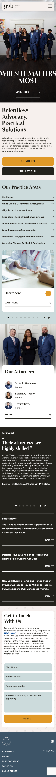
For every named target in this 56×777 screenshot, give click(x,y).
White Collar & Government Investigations (23, 203)
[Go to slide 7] (33, 317)
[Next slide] (49, 317)
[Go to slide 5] (25, 317)
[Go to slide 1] (8, 317)
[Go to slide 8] (37, 317)
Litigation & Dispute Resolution (17, 210)
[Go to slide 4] (20, 317)
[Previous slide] (44, 317)
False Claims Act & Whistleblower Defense (23, 216)
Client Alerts (9, 771)
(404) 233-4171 (10, 633)
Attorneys (8, 751)
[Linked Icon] (52, 741)
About (5, 756)
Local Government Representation (19, 230)
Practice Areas (10, 761)
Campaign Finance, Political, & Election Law (23, 243)
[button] (16, 505)
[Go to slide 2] (12, 317)
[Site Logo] (6, 741)
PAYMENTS (7, 766)
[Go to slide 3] (16, 317)
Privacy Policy (48, 751)
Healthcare (7, 197)
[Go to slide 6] (29, 317)
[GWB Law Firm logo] (12, 6)
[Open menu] (50, 6)
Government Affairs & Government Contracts (24, 223)
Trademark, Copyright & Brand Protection (22, 236)
